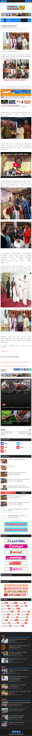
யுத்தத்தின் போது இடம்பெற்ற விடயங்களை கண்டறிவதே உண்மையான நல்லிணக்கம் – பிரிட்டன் (19, 486)
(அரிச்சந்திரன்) (4, 351)
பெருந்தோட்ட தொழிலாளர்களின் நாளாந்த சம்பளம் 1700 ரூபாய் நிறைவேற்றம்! (15, 422)
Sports (2, 603)
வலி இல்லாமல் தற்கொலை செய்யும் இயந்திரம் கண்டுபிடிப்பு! (18, 670)
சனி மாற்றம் (13, 617)
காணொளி (23, 614)
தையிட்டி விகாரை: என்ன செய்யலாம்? (17, 709)
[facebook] (26, 1)
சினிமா (2, 620)
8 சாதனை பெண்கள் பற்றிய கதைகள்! (16, 459)
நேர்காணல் (22, 620)
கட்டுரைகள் (3, 614)
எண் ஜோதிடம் (24, 611)
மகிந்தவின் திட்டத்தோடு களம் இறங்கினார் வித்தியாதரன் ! (16, 362)
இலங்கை (22, 28)
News (13, 30)
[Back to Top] (19, 732)
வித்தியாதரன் (4, 30)
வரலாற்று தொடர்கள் (17, 626)
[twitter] (28, 1)
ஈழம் (16, 611)
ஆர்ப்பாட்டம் (3, 606)
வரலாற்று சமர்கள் (4, 626)
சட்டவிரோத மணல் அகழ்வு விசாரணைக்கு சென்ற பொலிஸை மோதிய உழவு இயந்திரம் (16, 391)
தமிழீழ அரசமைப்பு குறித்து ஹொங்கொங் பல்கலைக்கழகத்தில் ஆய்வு (17, 473)
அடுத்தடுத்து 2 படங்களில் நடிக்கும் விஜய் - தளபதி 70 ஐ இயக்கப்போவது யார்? (19, 646)
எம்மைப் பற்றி (11, 466)
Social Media (19, 30)
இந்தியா (13, 606)
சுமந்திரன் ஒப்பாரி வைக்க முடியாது (16, 722)
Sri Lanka (24, 30)
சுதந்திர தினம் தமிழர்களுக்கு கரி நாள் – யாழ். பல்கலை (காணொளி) (18, 516)
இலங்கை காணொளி (5, 611)
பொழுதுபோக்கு (4, 623)
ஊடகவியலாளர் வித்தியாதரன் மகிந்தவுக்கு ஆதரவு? (14, 366)
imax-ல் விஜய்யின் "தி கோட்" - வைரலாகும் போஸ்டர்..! (18, 659)
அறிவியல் (21, 603)
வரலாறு (22, 623)
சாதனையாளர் (22, 617)
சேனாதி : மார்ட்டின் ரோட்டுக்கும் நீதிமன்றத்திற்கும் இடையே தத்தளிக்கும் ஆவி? (19, 703)
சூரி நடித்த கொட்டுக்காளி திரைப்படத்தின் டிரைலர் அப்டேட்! (18, 639)
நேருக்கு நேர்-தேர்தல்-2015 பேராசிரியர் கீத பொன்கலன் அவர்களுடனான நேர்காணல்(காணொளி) (18, 678)
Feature (9, 30)
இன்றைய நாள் (4, 608)
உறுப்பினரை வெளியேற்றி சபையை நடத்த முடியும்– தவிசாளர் (16, 407)
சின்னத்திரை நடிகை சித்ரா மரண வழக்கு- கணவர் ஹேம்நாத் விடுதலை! (18, 653)
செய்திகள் (27, 28)
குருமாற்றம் (3, 617)
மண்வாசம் (14, 623)
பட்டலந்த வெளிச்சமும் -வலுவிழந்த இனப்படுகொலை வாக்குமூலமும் (16, 716)
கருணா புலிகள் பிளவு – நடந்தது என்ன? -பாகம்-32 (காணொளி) (17, 685)
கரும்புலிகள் (14, 614)
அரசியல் (17, 28)
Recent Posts (8, 492)
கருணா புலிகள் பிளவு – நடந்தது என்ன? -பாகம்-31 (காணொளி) (19, 692)
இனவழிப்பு (22, 606)
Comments (23, 492)
